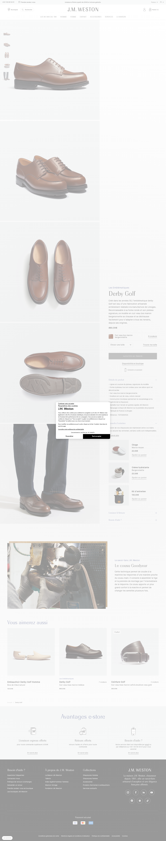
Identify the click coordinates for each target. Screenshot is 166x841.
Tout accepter (96, 436)
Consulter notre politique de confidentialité (71, 429)
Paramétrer (69, 436)
